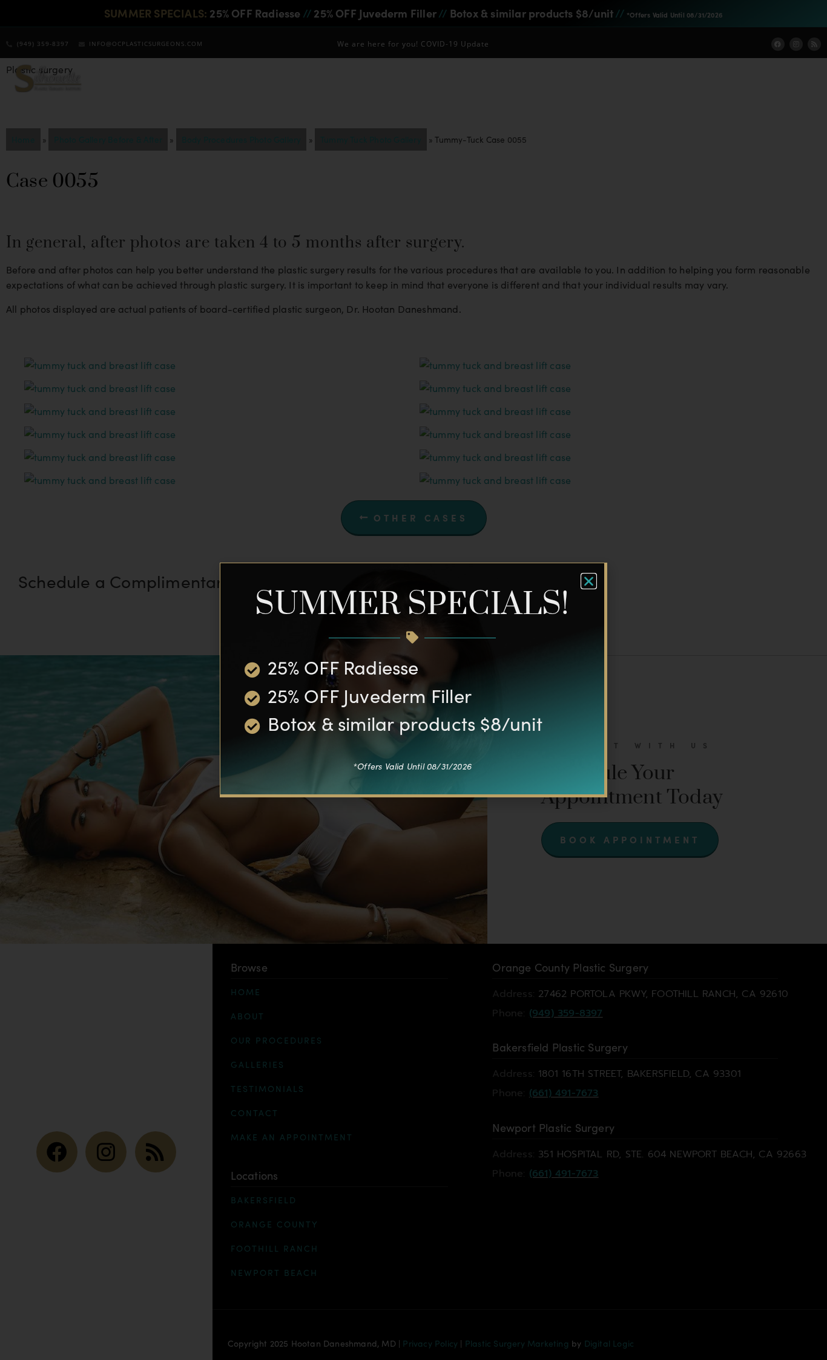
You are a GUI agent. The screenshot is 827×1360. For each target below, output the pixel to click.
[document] (413, 680)
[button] (588, 581)
